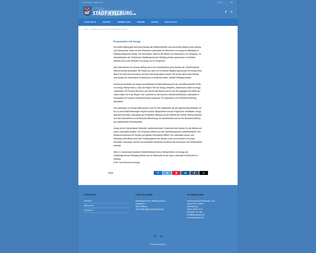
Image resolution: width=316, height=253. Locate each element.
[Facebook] (88, 47)
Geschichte (171, 22)
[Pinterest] (88, 66)
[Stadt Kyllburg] (109, 12)
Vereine (141, 22)
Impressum (88, 210)
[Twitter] (88, 54)
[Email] (88, 73)
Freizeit (106, 22)
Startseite (90, 22)
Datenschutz (89, 205)
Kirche (154, 22)
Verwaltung (124, 22)
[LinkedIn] (88, 60)
